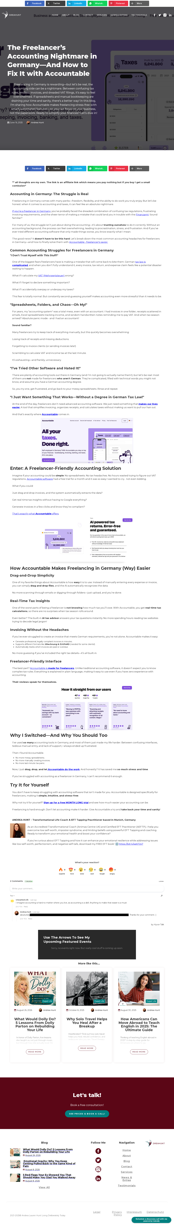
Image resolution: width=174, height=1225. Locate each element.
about (126, 1155)
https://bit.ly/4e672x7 (131, 844)
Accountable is (52, 668)
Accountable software (40, 479)
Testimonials (139, 15)
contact (126, 1166)
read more (34, 1052)
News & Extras (119, 15)
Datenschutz (155, 1212)
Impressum (134, 1212)
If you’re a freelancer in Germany (31, 211)
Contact (88, 15)
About (65, 15)
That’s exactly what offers (35, 513)
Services (102, 15)
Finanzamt (142, 214)
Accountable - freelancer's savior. (88, 242)
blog (76, 15)
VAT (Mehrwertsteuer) (51, 275)
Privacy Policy (117, 1213)
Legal (96, 1212)
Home (55, 15)
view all (44, 1187)
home (126, 1150)
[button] (34, 3)
